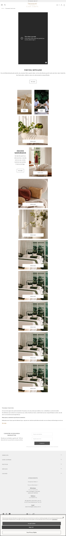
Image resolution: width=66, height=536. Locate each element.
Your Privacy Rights (32, 532)
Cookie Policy (54, 519)
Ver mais (4, 423)
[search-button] (5, 5)
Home (2, 8)
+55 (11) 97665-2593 (33, 489)
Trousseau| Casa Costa (10, 8)
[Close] (63, 517)
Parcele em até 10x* (33, 1)
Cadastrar (42, 443)
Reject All (31, 527)
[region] (33, 525)
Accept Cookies (31, 523)
